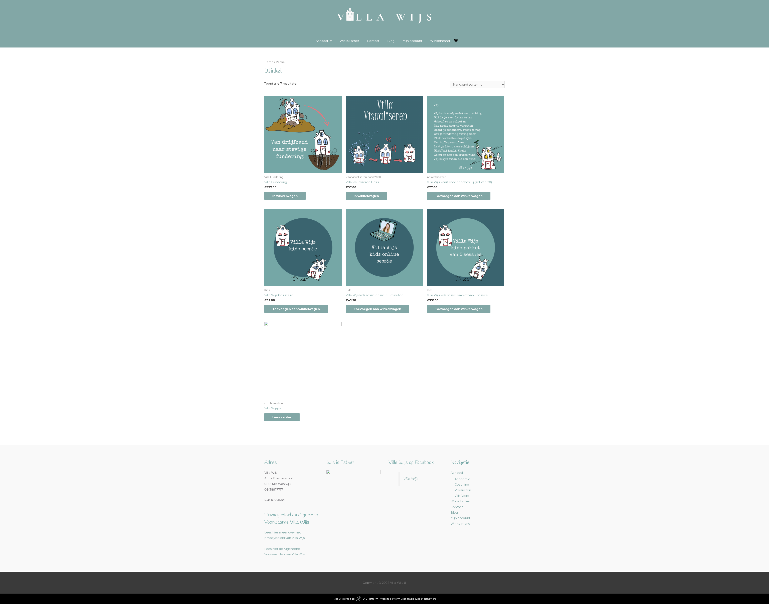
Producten (463, 490)
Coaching (462, 484)
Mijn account (412, 41)
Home (268, 62)
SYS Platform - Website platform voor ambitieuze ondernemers (399, 598)
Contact (373, 41)
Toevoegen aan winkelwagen (458, 196)
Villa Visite (462, 496)
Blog (391, 41)
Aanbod (322, 41)
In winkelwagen (285, 196)
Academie (462, 479)
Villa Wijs (410, 479)
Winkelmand (440, 41)
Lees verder (282, 417)
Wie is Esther (349, 41)
